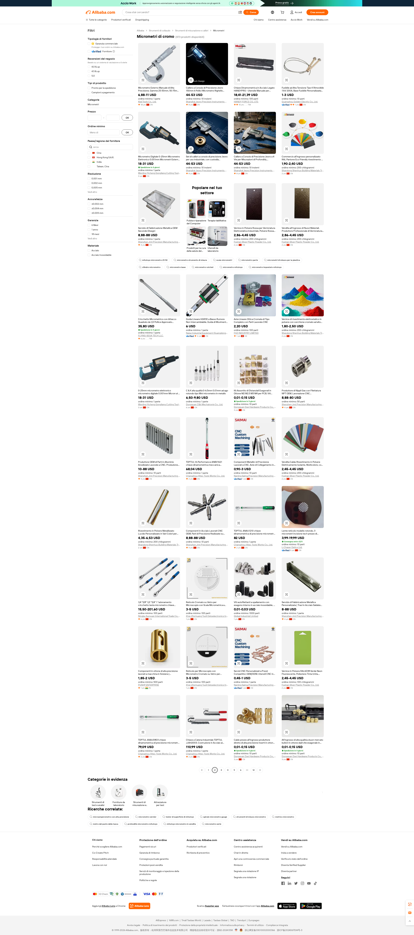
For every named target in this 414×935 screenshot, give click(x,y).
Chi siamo (97, 840)
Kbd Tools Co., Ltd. (147, 101)
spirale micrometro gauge (215, 817)
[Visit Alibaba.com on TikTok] (315, 883)
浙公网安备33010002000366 (260, 930)
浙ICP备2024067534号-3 (289, 930)
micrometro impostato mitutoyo (267, 267)
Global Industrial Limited (246, 616)
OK (127, 117)
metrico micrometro (284, 817)
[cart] (283, 12)
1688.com (174, 920)
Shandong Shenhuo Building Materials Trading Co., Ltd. (303, 170)
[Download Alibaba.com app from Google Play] (311, 906)
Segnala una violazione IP (246, 871)
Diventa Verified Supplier (293, 865)
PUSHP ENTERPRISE (148, 685)
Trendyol (241, 920)
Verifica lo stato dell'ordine (294, 859)
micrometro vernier (147, 817)
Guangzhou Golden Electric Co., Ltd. (300, 101)
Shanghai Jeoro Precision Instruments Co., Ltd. (207, 101)
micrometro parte (249, 260)
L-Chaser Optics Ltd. (292, 547)
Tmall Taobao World (191, 920)
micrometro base (178, 267)
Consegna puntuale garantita (154, 859)
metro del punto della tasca (105, 824)
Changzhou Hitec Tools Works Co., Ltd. (205, 476)
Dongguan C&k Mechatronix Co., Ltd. (204, 404)
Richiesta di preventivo (198, 852)
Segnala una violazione (245, 877)
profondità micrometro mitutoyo (142, 824)
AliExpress (161, 920)
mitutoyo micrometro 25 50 (155, 260)
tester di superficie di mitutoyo (180, 817)
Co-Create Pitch (100, 852)
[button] (240, 12)
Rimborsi (238, 865)
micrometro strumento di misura (192, 260)
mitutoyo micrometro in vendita (181, 824)
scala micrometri (224, 260)
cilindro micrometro (151, 267)
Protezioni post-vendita (151, 865)
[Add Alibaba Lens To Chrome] (139, 906)
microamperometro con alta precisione (111, 817)
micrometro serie (213, 824)
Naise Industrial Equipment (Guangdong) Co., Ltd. (207, 333)
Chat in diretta (241, 852)
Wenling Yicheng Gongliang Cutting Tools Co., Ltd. (159, 173)
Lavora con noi (99, 865)
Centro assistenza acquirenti (248, 846)
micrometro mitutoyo (233, 267)
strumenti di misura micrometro (251, 817)
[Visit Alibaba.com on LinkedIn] (289, 883)
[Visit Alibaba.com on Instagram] (302, 883)
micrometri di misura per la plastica (283, 260)
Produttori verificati (196, 846)
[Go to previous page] (202, 770)
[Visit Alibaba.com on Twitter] (296, 883)
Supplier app (212, 906)
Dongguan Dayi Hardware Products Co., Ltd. (255, 407)
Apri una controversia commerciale (251, 859)
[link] (410, 904)
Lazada (207, 920)
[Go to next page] (260, 770)
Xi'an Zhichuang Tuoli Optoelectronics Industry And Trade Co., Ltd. (207, 616)
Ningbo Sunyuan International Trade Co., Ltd (159, 616)
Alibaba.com (267, 906)
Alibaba (140, 30)
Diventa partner (289, 871)
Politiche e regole (148, 880)
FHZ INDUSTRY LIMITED (246, 333)
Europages (254, 920)
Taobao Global (220, 920)
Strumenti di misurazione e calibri (191, 30)
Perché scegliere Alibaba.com (107, 846)
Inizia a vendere (289, 852)
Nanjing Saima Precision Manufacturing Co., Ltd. (255, 476)
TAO (232, 920)
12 (254, 770)
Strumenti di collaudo (159, 30)
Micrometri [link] (218, 30)
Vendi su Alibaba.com (291, 846)
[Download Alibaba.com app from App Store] (287, 906)
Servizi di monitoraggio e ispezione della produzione (159, 872)
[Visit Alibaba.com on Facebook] (283, 883)
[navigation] (110, 400)
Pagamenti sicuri (147, 846)
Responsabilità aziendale (104, 859)
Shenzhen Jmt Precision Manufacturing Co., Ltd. (159, 242)
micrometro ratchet (204, 267)
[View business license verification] (236, 930)
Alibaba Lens (108, 906)
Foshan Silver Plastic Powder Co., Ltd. (252, 242)
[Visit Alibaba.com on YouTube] (309, 883)
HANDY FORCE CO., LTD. (246, 101)
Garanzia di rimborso (149, 852)
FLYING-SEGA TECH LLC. (150, 335)
